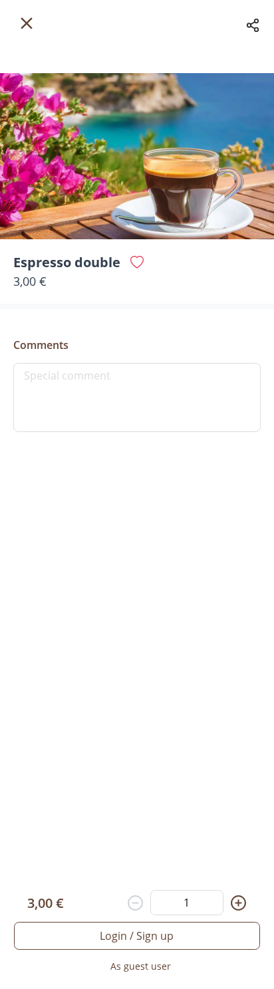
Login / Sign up (137, 936)
